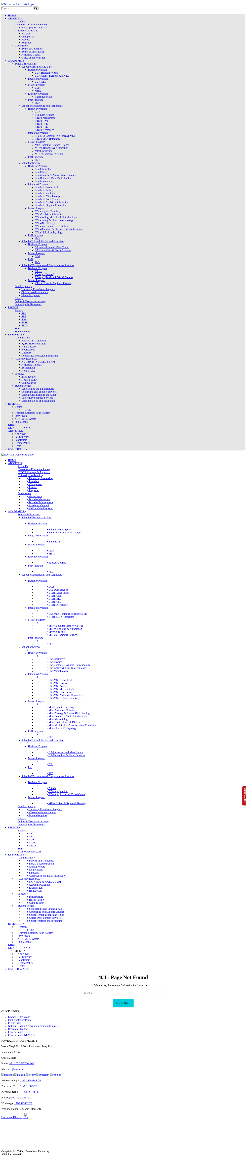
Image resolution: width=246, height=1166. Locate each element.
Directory (26, 352)
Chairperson (27, 36)
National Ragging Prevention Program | (29, 1026)
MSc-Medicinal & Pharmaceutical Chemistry (58, 229)
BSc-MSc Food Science (47, 199)
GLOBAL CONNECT (20, 427)
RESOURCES (16, 334)
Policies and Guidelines (33, 340)
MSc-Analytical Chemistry (49, 214)
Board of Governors (32, 48)
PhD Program (35, 99)
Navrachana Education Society (31, 24)
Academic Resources (26, 358)
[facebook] (7, 1074)
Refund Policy (22, 442)
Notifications (28, 349)
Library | (13, 1017)
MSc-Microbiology (45, 223)
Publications (21, 421)
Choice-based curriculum (34, 292)
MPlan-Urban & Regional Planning (53, 283)
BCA (37, 111)
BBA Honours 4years (46, 72)
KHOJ (11, 424)
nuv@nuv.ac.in (16, 1069)
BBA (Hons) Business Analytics (52, 75)
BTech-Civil (41, 120)
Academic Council (31, 54)
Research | (14, 1029)
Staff (17, 328)
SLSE (24, 322)
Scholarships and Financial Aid (37, 388)
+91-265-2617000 (19, 1063)
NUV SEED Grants (25, 418)
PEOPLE (13, 307)
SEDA (25, 325)
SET (23, 316)
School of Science (30, 163)
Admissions (24, 1017)
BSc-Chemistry (43, 169)
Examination (28, 367)
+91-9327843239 (23, 1103)
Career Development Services (37, 397)
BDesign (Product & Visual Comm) (54, 277)
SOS (23, 319)
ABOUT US (15, 18)
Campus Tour (28, 382)
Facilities (19, 373)
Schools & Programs (25, 63)
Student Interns (23, 331)
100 (31, 1063)
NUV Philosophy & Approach (31, 27)
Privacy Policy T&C (19, 1032)
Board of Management (33, 51)
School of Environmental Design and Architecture (47, 265)
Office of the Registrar (33, 57)
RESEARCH (15, 403)
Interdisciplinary (23, 286)
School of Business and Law (36, 66)
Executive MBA (43, 96)
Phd (30, 767)
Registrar (26, 42)
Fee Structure (22, 436)
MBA (38, 90)
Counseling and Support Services (39, 391)
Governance (21, 45)
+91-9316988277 (28, 1086)
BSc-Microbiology (45, 181)
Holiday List (28, 370)
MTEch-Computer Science (49, 154)
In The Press (14, 1023)
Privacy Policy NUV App (21, 1035)
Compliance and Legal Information (39, 355)
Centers (22, 926)
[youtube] (55, 1074)
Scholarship (21, 439)
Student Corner (23, 385)
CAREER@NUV (17, 448)
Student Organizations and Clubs (38, 394)
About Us (20, 21)
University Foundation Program (38, 289)
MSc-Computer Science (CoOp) (52, 144)
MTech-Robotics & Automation (51, 147)
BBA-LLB (41, 81)
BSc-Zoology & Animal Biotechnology (55, 175)
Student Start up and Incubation (38, 400)
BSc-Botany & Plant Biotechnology (54, 178)
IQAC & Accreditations (34, 343)
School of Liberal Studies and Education (42, 241)
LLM (37, 87)
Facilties (22, 893)
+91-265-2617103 (22, 1097)
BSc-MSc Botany (44, 190)
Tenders (24, 1029)
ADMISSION (15, 430)
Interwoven (21, 415)
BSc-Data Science (44, 114)
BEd (37, 256)
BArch (38, 271)
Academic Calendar (31, 364)
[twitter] (31, 1074)
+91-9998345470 (31, 1080)
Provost (25, 39)
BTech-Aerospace (44, 129)
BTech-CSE (41, 126)
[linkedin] (20, 1074)
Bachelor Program (37, 69)
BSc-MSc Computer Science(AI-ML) (55, 135)
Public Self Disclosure (19, 1020)
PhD (37, 102)
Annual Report (29, 346)
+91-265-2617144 (28, 1091)
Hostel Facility (29, 379)
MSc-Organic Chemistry (48, 211)
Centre (18, 406)
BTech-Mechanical (45, 117)
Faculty (19, 310)
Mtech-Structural (44, 150)
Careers (54, 1026)
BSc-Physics (41, 172)
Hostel (18, 445)
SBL (23, 313)
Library (19, 298)
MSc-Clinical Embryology (49, 232)
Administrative (22, 337)
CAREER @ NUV (18, 969)
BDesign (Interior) (44, 274)
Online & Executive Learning (30, 301)
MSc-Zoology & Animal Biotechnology (56, 217)
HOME (12, 15)
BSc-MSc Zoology (45, 193)
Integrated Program (38, 78)
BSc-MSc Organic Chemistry (50, 205)
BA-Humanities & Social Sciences (53, 250)
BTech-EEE (41, 123)
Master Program (36, 84)
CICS (28, 409)
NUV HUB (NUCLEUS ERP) (38, 361)
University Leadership (26, 30)
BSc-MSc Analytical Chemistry (51, 202)
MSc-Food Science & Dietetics (51, 226)
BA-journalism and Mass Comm (52, 247)
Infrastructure (28, 376)
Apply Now (21, 433)
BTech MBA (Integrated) (48, 138)
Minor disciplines (30, 295)
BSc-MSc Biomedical (46, 187)
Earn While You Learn (30, 851)
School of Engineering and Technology (42, 105)
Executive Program (38, 93)
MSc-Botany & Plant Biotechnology (54, 220)
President (26, 33)
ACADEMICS (16, 60)
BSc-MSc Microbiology (47, 196)
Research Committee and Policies (32, 412)
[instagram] (42, 1074)
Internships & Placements (28, 304)
